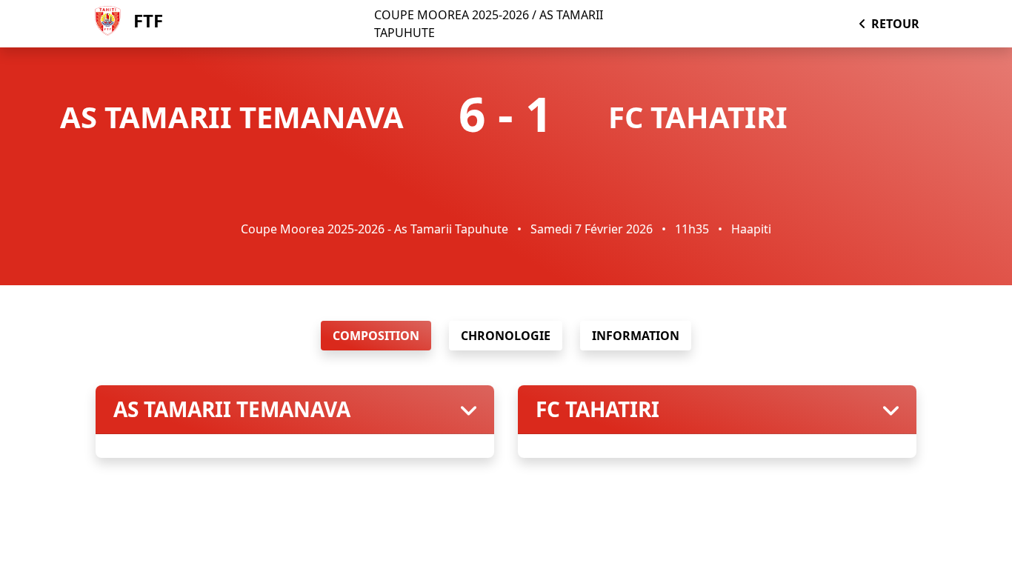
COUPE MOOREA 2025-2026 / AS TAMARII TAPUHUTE (488, 24)
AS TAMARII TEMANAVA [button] (231, 409)
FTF (148, 20)
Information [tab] (635, 335)
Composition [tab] (376, 335)
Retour (895, 24)
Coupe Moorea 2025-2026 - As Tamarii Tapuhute (374, 229)
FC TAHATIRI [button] (597, 409)
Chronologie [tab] (505, 335)
